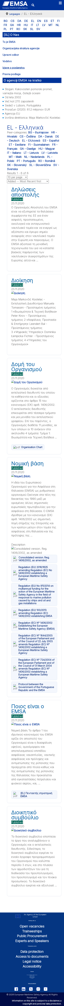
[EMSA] (15, 5)
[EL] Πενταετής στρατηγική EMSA (36, 794)
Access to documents (32, 956)
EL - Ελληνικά (31, 140)
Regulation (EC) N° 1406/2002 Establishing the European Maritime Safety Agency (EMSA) (36, 625)
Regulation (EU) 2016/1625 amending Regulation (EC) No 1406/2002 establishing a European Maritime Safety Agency (35, 573)
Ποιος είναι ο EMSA (27, 708)
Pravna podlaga (11, 74)
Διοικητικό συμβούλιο (25, 815)
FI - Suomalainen (38, 144)
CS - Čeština (28, 136)
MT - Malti (15, 157)
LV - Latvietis (49, 152)
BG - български (38, 132)
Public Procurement (32, 936)
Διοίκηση (22, 280)
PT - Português (26, 161)
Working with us (32, 920)
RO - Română (46, 161)
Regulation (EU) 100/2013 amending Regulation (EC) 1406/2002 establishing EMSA (35, 613)
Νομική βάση (27, 463)
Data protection (32, 951)
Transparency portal (32, 946)
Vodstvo (7, 61)
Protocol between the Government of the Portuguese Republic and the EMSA (36, 687)
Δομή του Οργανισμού (26, 366)
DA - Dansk (45, 136)
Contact (32, 971)
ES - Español (51, 140)
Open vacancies (32, 926)
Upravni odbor (11, 54)
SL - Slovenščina (40, 165)
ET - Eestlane (17, 144)
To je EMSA (9, 41)
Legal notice (32, 961)
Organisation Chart (31, 447)
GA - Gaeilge (28, 148)
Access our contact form (32, 983)
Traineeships (32, 931)
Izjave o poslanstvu (14, 67)
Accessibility (32, 966)
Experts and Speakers (32, 941)
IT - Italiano (14, 152)
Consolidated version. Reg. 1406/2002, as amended (34, 559)
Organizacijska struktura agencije (21, 48)
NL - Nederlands (34, 157)
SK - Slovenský (17, 165)
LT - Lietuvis (31, 152)
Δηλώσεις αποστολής (25, 192)
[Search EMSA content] (33, 5)
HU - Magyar (46, 148)
